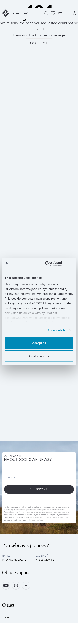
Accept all (39, 343)
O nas (5, 617)
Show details (56, 330)
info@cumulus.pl (14, 559)
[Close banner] (72, 263)
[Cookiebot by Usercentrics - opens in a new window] (46, 263)
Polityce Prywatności (57, 514)
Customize (36, 356)
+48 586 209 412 (45, 559)
